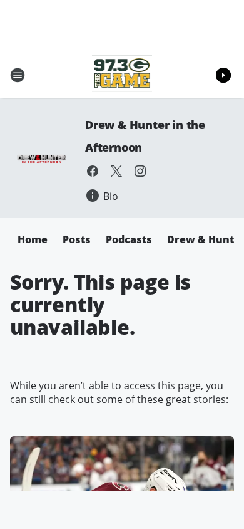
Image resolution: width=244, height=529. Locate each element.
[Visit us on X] (116, 171)
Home (33, 239)
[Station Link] (122, 75)
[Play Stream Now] (223, 75)
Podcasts (129, 239)
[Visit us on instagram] (140, 171)
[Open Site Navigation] (17, 75)
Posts (77, 239)
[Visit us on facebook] (92, 171)
